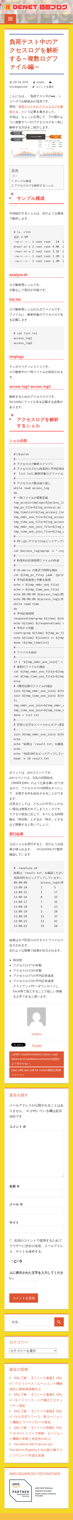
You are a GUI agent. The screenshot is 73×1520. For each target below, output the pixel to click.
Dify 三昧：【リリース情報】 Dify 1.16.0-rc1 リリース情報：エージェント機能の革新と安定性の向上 (36, 1433)
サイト (14, 1222)
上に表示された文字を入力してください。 (36, 1275)
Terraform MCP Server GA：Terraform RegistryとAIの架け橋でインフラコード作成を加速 (36, 1449)
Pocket (37, 1045)
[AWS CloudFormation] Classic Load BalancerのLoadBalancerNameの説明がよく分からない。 (35, 1059)
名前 (14, 1186)
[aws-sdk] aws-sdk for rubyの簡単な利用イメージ (36, 1073)
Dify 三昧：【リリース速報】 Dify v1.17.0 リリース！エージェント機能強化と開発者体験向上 (36, 1383)
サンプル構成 (22, 181)
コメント (17, 1126)
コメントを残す (45, 86)
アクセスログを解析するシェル (34, 185)
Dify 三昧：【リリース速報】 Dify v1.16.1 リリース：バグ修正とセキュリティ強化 (36, 1400)
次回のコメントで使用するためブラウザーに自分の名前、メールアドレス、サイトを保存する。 (36, 1246)
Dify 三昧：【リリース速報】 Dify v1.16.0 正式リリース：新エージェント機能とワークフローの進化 (36, 1416)
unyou (40, 82)
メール (16, 1204)
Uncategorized (18, 86)
